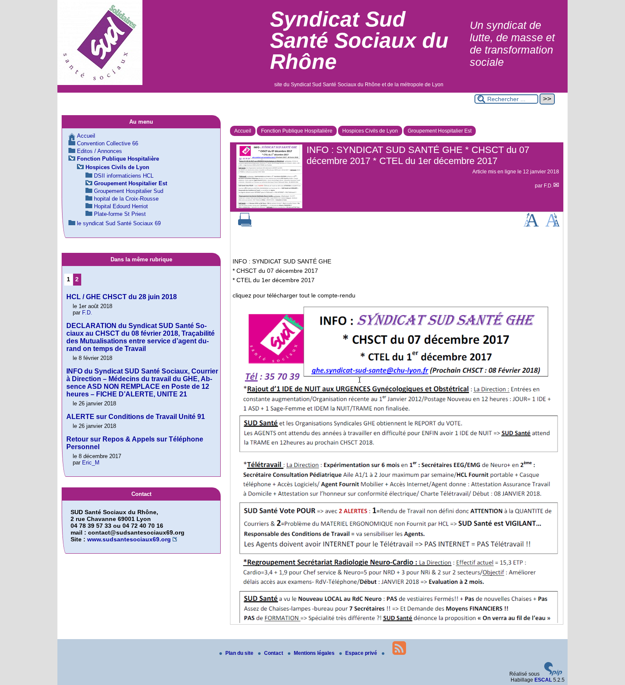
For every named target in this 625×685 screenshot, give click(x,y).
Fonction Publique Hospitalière (296, 131)
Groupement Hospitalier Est (440, 131)
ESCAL (543, 680)
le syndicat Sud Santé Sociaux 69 (119, 223)
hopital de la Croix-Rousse (126, 198)
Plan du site (240, 653)
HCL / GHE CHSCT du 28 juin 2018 (121, 296)
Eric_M (90, 462)
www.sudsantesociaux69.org (129, 539)
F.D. (548, 186)
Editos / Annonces (99, 151)
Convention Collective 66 (107, 143)
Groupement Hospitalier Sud (128, 191)
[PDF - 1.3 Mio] (397, 620)
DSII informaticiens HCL (123, 176)
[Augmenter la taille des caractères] (531, 225)
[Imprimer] (245, 225)
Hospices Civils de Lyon (370, 131)
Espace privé (361, 653)
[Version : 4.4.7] (553, 674)
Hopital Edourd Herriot (121, 206)
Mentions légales (315, 653)
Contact (274, 653)
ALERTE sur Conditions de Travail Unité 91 (135, 416)
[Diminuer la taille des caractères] (552, 225)
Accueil (242, 131)
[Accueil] (99, 83)
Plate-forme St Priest (120, 214)
